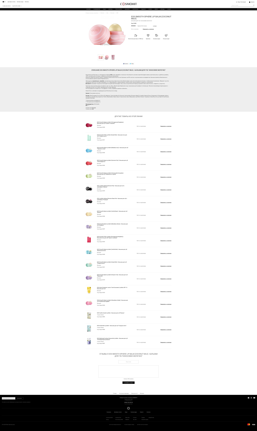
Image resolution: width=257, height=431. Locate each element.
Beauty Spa (127, 417)
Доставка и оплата (118, 412)
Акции (169, 9)
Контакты (148, 412)
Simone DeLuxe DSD (119, 419)
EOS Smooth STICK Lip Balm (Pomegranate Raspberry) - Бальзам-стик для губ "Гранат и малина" (110, 237)
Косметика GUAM (109, 417)
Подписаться (19, 398)
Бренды (163, 9)
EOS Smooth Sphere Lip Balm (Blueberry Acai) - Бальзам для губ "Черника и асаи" (112, 148)
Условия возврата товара (129, 424)
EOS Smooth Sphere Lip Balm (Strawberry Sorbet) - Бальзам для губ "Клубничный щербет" (112, 301)
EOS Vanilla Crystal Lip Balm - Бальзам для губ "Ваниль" (110, 313)
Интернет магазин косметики (92, 13)
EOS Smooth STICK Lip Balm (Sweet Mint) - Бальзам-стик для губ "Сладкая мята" (112, 135)
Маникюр (127, 9)
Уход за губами (100, 314)
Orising (107, 419)
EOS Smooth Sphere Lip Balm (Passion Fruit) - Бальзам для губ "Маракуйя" (112, 275)
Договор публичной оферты (142, 424)
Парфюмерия (96, 9)
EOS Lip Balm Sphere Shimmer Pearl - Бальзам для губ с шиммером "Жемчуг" (110, 186)
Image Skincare (151, 417)
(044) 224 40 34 (128, 402)
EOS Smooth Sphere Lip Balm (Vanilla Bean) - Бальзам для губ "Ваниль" (112, 212)
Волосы (110, 9)
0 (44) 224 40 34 (6, 6)
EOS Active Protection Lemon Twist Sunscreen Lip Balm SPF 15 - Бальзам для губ (112, 288)
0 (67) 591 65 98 (16, 6)
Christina (134, 417)
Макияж (88, 9)
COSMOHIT (128, 4)
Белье (156, 9)
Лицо (104, 9)
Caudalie (143, 417)
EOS (93, 108)
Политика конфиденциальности (115, 424)
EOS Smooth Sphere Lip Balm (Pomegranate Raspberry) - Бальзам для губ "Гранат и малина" (110, 123)
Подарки (143, 9)
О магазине (109, 412)
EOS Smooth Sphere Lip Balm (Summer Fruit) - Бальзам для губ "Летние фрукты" (112, 161)
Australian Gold (118, 417)
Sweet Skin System (145, 419)
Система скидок (134, 412)
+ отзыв (154, 25)
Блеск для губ (134, 393)
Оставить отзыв (128, 382)
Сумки (150, 9)
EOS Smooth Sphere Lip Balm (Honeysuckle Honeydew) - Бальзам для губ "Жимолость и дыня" (110, 173)
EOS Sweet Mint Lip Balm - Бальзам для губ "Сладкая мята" (111, 325)
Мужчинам (135, 9)
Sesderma (127, 419)
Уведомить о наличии (148, 29)
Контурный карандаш (124, 393)
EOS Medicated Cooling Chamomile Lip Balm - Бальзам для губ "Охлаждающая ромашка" (112, 339)
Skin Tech (135, 419)
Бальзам (94, 107)
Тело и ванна (118, 9)
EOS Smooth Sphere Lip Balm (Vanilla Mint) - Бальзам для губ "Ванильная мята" (112, 250)
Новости (141, 412)
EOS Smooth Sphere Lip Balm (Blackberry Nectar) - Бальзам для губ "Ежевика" (112, 224)
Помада (115, 393)
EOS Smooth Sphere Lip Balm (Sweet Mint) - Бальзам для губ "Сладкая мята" (112, 262)
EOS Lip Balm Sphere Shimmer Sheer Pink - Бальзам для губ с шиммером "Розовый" (112, 199)
